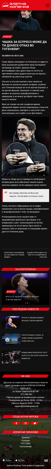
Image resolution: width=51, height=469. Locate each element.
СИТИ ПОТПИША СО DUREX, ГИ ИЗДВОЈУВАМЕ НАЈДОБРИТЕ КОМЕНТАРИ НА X (32, 338)
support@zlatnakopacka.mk (26, 406)
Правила (26, 437)
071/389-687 (26, 394)
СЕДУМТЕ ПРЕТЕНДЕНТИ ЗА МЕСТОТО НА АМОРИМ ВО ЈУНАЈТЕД (37, 255)
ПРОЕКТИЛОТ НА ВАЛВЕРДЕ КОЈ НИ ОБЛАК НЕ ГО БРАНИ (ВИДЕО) (14, 255)
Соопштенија (25, 446)
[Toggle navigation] (47, 5)
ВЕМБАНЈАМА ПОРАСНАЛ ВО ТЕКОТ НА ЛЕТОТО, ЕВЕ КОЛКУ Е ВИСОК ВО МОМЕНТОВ (35, 355)
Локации (25, 440)
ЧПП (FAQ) (25, 443)
